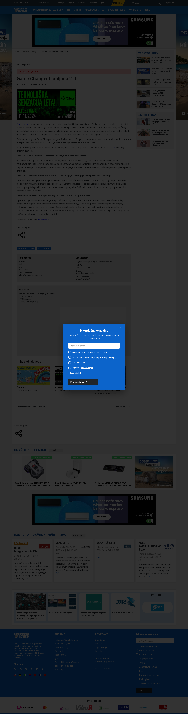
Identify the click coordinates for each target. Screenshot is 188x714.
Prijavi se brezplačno (79, 382)
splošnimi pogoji (87, 368)
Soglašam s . (82, 368)
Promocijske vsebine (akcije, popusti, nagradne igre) (94, 357)
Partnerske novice (79, 362)
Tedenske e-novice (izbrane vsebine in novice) (91, 352)
